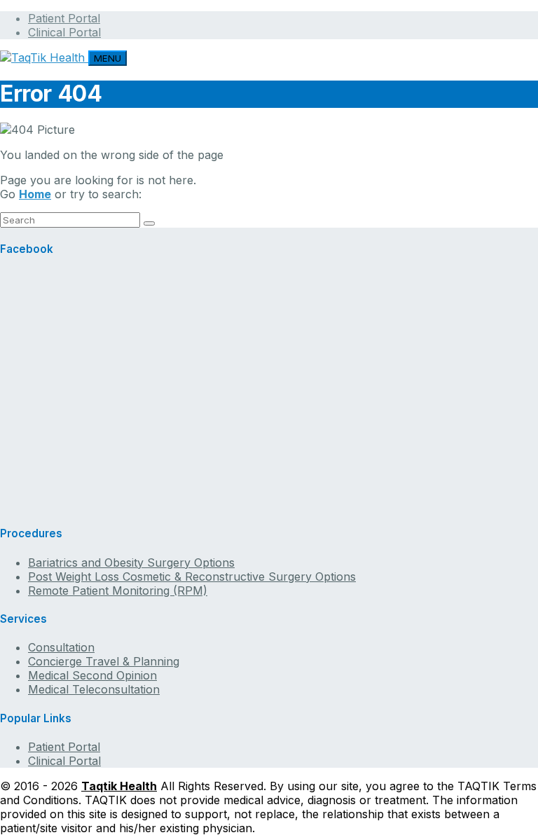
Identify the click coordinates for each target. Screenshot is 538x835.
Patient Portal (64, 18)
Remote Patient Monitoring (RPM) (117, 591)
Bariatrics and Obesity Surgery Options (131, 562)
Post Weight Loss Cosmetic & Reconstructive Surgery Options (192, 577)
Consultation (61, 647)
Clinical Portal (64, 32)
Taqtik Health (119, 786)
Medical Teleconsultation (94, 689)
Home (35, 194)
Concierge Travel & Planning (103, 661)
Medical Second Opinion (92, 675)
